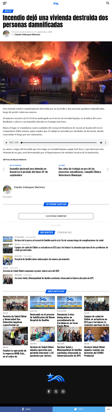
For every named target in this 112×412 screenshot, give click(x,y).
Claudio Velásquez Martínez (27, 34)
